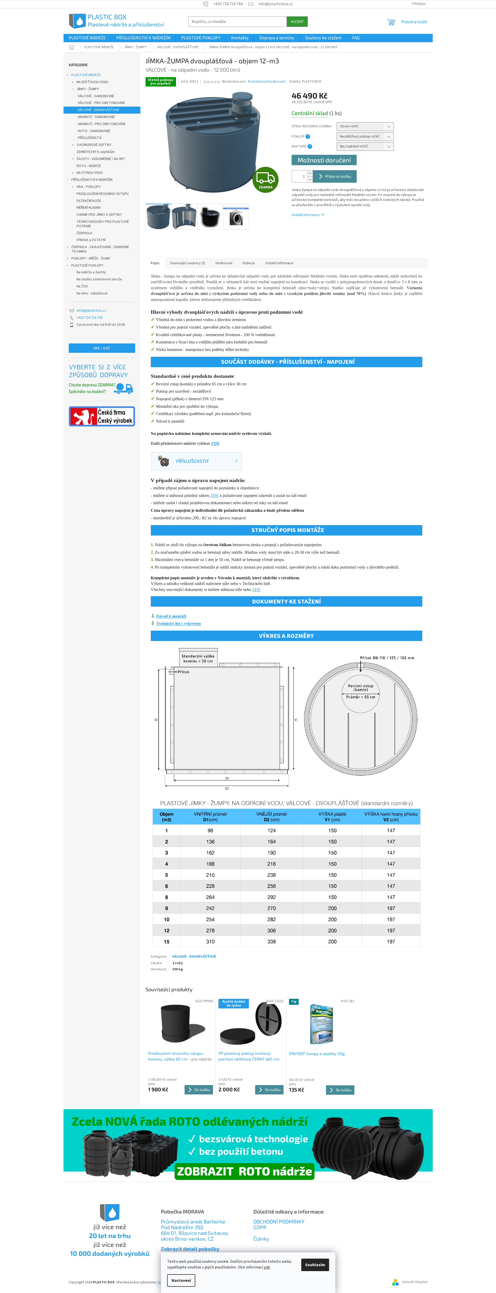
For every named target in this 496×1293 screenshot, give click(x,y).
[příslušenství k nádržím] (196, 460)
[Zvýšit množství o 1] (310, 173)
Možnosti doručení (324, 160)
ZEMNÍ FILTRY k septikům (96, 152)
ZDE (215, 443)
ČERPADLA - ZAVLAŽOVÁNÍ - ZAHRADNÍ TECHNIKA (100, 249)
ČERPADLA (84, 233)
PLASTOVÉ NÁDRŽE (86, 75)
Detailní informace (306, 215)
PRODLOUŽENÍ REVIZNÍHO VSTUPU (103, 193)
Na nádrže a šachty (91, 272)
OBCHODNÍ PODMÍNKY (278, 1221)
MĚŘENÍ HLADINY (89, 207)
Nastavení (181, 1280)
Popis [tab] (155, 263)
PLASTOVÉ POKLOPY (87, 265)
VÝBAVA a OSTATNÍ (91, 240)
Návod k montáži (171, 616)
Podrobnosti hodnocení (266, 81)
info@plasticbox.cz (91, 310)
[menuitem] (87, 38)
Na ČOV (82, 286)
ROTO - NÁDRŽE (89, 166)
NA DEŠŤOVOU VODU (92, 82)
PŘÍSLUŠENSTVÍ (90, 137)
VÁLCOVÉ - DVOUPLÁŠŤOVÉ (98, 110)
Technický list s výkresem (178, 623)
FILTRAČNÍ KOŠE (89, 201)
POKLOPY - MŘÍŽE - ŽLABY (90, 258)
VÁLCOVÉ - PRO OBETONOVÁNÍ (101, 103)
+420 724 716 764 (90, 317)
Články (261, 1238)
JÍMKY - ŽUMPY (88, 89)
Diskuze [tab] (249, 263)
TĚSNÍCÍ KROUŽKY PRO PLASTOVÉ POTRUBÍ (103, 224)
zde (267, 1267)
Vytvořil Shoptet (415, 1282)
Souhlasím (315, 1265)
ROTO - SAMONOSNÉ (94, 131)
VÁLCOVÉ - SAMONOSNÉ (96, 96)
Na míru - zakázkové (92, 293)
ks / (101, 348)
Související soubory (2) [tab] (187, 263)
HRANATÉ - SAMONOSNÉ (96, 117)
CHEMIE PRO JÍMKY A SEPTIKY (99, 214)
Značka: (305, 81)
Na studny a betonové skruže (99, 279)
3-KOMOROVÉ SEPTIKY (94, 144)
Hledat (297, 21)
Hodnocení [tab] (224, 263)
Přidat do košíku (338, 176)
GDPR (259, 1227)
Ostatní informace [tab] (279, 263)
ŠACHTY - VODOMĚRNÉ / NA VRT (101, 159)
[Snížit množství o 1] (310, 179)
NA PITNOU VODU (90, 172)
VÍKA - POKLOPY (89, 186)
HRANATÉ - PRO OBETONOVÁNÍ (101, 124)
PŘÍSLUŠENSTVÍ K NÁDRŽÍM (91, 179)
